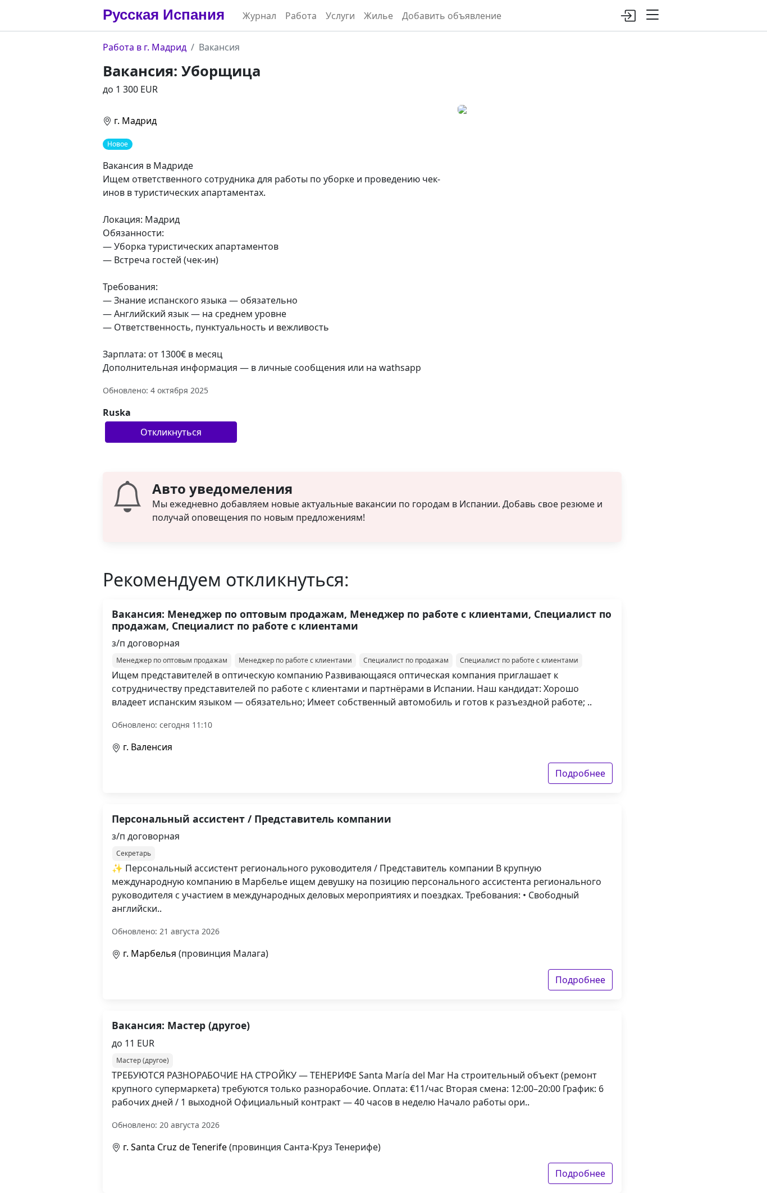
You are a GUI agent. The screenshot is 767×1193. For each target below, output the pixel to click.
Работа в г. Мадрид (144, 47)
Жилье (378, 16)
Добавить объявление (451, 16)
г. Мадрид (135, 120)
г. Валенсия (147, 747)
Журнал (259, 16)
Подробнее (580, 773)
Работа (301, 16)
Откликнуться (171, 432)
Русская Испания (164, 14)
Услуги (340, 16)
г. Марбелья (149, 953)
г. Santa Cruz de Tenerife (175, 1147)
